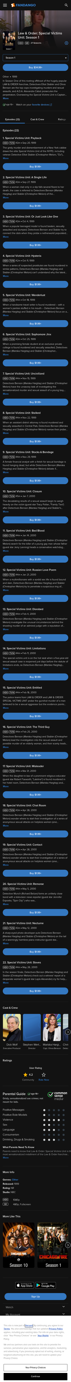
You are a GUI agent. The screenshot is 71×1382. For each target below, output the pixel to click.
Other (15, 1179)
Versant (29, 1325)
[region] (35, 1349)
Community (28, 1079)
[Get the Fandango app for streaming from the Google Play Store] (45, 1286)
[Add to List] (66, 43)
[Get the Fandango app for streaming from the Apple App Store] (24, 1286)
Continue (35, 1376)
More (6, 98)
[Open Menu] (5, 5)
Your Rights (43, 1335)
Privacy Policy (56, 1328)
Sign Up (35, 1296)
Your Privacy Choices (35, 1367)
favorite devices (40, 104)
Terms (7, 1328)
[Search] (66, 5)
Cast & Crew (37, 119)
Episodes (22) (12, 119)
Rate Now (44, 1079)
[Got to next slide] (68, 1032)
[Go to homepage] (24, 5)
